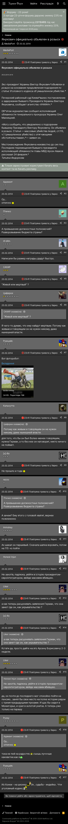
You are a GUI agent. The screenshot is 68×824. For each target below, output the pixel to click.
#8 (65, 417)
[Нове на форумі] (58, 4)
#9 (65, 465)
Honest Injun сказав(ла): (16, 678)
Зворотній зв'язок (38, 812)
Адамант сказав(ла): (14, 736)
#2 (65, 193)
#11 (64, 539)
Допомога (55, 812)
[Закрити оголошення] (63, 12)
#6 (65, 305)
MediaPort (9, 43)
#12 (64, 568)
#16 (64, 729)
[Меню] (4, 4)
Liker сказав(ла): (12, 634)
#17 (64, 777)
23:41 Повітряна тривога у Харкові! (42, 62)
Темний (8, 812)
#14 (64, 627)
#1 (65, 62)
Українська (22, 812)
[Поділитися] (61, 62)
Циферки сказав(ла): (14, 424)
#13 (64, 598)
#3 (65, 223)
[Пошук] (64, 4)
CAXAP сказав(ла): (13, 311)
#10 (64, 491)
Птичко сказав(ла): (13, 498)
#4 (65, 252)
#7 (65, 352)
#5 (65, 278)
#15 (64, 672)
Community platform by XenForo (27, 818)
